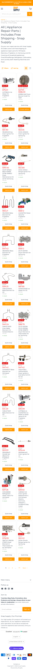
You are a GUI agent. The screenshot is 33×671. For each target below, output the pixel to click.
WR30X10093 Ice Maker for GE (24, 289)
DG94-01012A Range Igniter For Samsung (24, 171)
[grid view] (26, 68)
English (15, 636)
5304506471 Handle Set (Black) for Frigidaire (6, 455)
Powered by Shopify (16, 668)
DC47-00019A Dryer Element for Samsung (24, 252)
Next (24, 568)
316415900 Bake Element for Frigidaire (7, 214)
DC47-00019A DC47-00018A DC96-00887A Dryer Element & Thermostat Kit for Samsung (24, 331)
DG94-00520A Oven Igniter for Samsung (23, 133)
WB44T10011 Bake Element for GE (8, 412)
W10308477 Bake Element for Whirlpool (8, 371)
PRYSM (4, 97)
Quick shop (8, 105)
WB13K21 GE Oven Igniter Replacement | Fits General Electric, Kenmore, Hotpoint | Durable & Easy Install (23, 499)
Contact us (16, 664)
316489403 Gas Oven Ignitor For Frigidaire (8, 133)
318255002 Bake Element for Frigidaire (7, 252)
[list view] (30, 68)
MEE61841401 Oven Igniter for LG (23, 454)
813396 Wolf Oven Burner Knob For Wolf (24, 96)
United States (15, 641)
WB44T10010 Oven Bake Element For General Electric (7, 329)
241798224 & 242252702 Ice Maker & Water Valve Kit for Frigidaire (23, 414)
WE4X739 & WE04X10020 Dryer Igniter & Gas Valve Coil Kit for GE (24, 373)
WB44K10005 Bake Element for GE (8, 290)
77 (19, 568)
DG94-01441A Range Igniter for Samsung (24, 542)
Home (3, 19)
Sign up (27, 609)
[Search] (29, 14)
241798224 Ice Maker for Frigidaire (7, 94)
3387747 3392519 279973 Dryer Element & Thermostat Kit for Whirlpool (7, 544)
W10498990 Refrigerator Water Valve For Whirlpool (7, 494)
